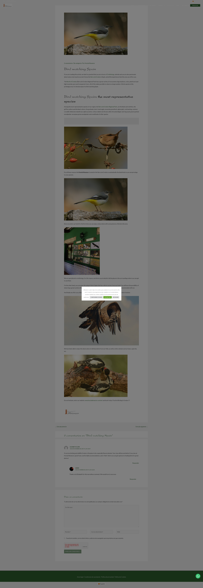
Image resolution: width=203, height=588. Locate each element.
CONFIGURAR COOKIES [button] (96, 297)
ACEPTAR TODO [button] (107, 297)
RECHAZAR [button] (115, 297)
